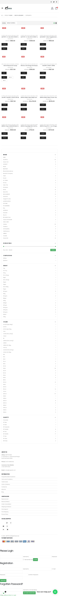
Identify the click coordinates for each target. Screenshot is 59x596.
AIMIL (3, 64)
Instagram (7, 526)
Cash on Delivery (6, 484)
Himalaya (5, 187)
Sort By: (4, 23)
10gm (4, 277)
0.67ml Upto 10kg (7, 329)
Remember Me (28, 559)
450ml (4, 410)
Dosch (4, 178)
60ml (4, 377)
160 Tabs (5, 441)
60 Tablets (5, 434)
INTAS (4, 189)
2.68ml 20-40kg (7, 345)
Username (26, 556)
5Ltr (4, 354)
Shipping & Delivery (6, 506)
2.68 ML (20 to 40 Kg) (8, 340)
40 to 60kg (5, 286)
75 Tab (4, 436)
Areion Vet (5, 162)
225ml (4, 398)
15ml (4, 363)
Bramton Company (8, 173)
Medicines (37, 124)
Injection (5, 260)
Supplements (19, 35)
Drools (4, 182)
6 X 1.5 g (5, 270)
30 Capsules (6, 427)
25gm (4, 282)
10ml (4, 359)
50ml (4, 375)
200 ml (4, 393)
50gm (4, 289)
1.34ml (4, 336)
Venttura (5, 226)
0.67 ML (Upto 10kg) (8, 324)
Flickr (7, 529)
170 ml (4, 391)
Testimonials (5, 481)
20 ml (4, 366)
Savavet (5, 212)
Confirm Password (33, 574)
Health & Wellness (12, 35)
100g (4, 293)
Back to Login (12, 595)
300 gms (5, 307)
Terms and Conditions (7, 479)
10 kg (4, 273)
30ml (4, 368)
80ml (4, 380)
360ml (4, 405)
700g (4, 316)
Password (54, 556)
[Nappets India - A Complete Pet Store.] (8, 8)
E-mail (53, 569)
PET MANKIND (6, 205)
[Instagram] (51, 2)
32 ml (4, 370)
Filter (53, 250)
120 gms (5, 296)
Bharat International (8, 171)
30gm (4, 284)
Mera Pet (5, 192)
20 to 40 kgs (6, 279)
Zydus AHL (5, 238)
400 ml (5, 407)
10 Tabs (5, 422)
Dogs (6, 35)
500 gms (5, 312)
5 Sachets (5, 420)
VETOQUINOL (6, 229)
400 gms (5, 310)
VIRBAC (5, 233)
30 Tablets (5, 429)
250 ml (4, 400)
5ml (4, 357)
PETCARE (5, 203)
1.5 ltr (4, 331)
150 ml (4, 389)
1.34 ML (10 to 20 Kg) (8, 333)
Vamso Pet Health (7, 219)
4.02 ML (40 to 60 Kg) (8, 350)
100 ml (4, 382)
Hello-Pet (5, 185)
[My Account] (52, 8)
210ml (4, 396)
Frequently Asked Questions (8, 476)
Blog (3, 492)
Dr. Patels (25, 64)
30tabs (5, 258)
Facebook (10, 522)
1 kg (4, 268)
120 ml (4, 387)
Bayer (4, 166)
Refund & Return (6, 501)
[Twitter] (54, 2)
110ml (4, 384)
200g (4, 300)
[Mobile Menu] (3, 8)
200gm (5, 303)
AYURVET (41, 35)
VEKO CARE (6, 222)
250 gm (5, 305)
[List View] (56, 23)
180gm (4, 298)
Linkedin (3, 529)
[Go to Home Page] (2, 15)
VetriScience (6, 231)
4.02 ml (5, 347)
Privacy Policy (5, 514)
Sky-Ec (5, 215)
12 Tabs (5, 424)
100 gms (5, 291)
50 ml (4, 373)
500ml (4, 314)
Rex (4, 208)
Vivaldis (5, 235)
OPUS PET (5, 196)
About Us (4, 489)
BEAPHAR (5, 169)
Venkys (5, 224)
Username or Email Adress (30, 590)
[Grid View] (54, 23)
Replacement (5, 499)
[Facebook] (56, 2)
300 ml (4, 403)
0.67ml (4, 327)
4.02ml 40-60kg (7, 352)
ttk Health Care (7, 217)
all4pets (3, 35)
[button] (55, 592)
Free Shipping (5, 511)
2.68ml (4, 343)
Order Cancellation (6, 504)
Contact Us (4, 487)
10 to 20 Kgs (6, 275)
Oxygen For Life (7, 199)
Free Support (5, 509)
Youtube (3, 526)
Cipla (4, 175)
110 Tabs (5, 438)
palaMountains (7, 201)
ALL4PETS (5, 159)
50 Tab (5, 431)
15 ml (4, 361)
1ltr (3, 338)
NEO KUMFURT (6, 194)
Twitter (6, 522)
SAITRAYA (5, 210)
